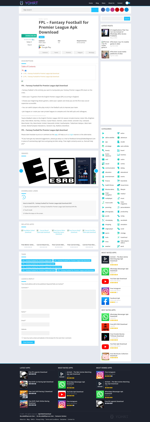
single (71, 134)
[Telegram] (126, 10)
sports (46, 19)
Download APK (31, 36)
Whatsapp (91, 52)
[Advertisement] (116, 93)
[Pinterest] (122, 10)
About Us (111, 3)
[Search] (94, 10)
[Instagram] (112, 10)
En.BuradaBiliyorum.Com (45, 416)
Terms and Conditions (52, 419)
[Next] (96, 171)
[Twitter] (108, 10)
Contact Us (71, 419)
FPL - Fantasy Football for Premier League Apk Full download (41, 267)
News (103, 3)
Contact (119, 3)
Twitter (56, 52)
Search (127, 19)
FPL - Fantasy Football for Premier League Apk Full (38, 264)
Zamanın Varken (60, 416)
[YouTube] (117, 10)
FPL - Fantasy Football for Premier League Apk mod (38, 270)
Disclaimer (63, 419)
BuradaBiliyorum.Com (27, 416)
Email (23, 320)
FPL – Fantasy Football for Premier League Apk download (41, 76)
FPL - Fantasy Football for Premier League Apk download (72, 260)
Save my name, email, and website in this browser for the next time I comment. (48, 338)
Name (23, 312)
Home (91, 3)
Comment (25, 288)
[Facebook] (103, 10)
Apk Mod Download (44, 414)
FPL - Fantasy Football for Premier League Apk (37, 260)
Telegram (80, 52)
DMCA (33, 419)
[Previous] (21, 171)
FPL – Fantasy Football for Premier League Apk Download (41, 73)
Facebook (45, 52)
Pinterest (68, 52)
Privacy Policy (40, 419)
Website (23, 329)
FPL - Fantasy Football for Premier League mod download (76, 270)
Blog (97, 3)
